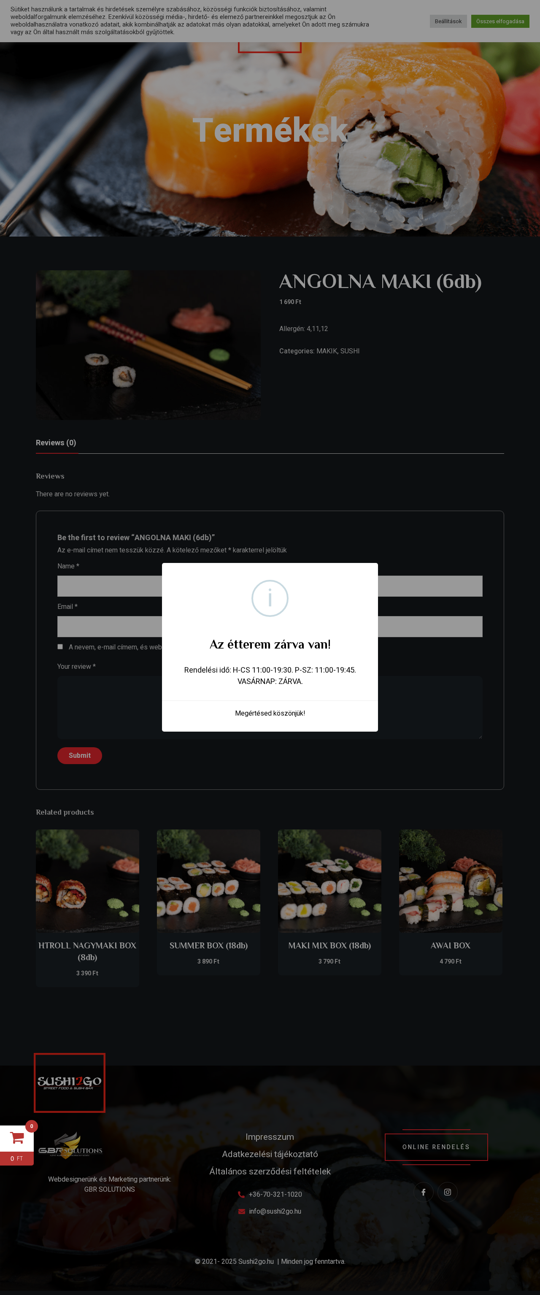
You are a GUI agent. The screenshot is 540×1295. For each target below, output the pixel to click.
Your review (76, 667)
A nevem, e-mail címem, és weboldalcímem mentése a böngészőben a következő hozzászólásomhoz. (220, 647)
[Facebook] (423, 1192)
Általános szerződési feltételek (270, 1171)
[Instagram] (447, 1192)
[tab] (56, 443)
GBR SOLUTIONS (109, 1190)
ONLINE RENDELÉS (436, 1147)
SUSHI (350, 351)
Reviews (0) (56, 443)
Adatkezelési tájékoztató (270, 1154)
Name (68, 566)
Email (67, 607)
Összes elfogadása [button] (500, 21)
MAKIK (326, 351)
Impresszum (270, 1137)
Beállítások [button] (448, 21)
